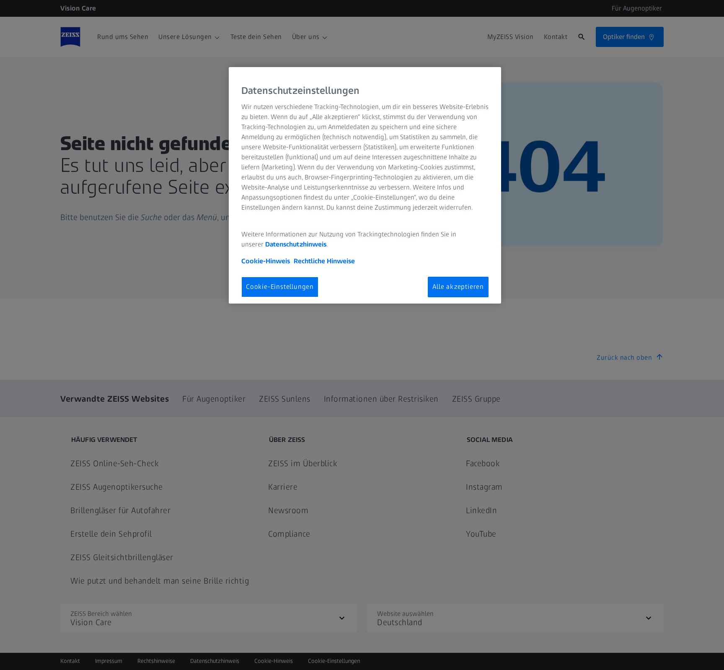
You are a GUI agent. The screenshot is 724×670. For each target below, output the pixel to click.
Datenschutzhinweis (295, 244)
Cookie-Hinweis (265, 261)
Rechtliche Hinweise (324, 261)
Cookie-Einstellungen (280, 287)
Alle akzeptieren (458, 287)
